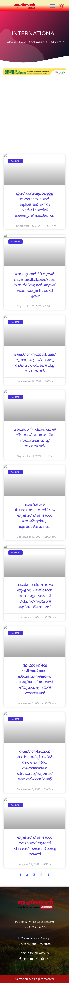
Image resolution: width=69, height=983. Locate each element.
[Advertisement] (34, 115)
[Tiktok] (36, 958)
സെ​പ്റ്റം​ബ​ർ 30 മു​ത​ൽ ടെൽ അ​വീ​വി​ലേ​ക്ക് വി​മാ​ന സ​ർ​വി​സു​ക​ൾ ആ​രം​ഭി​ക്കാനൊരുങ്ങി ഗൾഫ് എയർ (34, 285)
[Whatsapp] (47, 958)
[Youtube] (31, 958)
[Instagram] (25, 958)
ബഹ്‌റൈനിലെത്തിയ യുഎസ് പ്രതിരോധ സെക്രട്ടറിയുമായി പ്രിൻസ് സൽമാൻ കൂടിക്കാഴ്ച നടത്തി (34, 596)
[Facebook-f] (20, 958)
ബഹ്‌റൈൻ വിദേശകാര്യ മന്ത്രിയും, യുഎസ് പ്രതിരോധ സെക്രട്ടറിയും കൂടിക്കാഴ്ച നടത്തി (34, 515)
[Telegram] (42, 958)
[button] (52, 6)
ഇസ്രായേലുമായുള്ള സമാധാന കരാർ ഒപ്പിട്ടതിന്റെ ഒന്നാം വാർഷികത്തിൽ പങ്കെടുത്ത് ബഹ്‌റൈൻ (34, 204)
